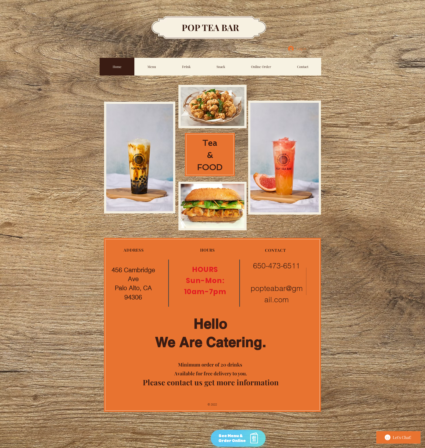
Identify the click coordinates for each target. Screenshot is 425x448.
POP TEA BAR (210, 27)
